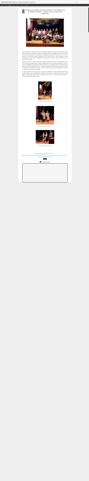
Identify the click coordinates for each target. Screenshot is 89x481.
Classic (2, 5)
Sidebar (17, 5)
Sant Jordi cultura (60, 155)
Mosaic (14, 5)
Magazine (10, 5)
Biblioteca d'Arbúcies (51, 153)
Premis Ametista (38, 155)
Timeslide (26, 5)
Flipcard (5, 5)
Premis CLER (44, 155)
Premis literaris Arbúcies (51, 155)
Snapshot (22, 5)
